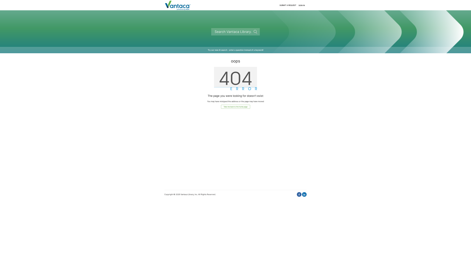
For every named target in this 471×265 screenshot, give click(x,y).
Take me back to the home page (236, 107)
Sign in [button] (302, 5)
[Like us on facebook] (299, 194)
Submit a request (288, 5)
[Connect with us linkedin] (304, 194)
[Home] (177, 5)
